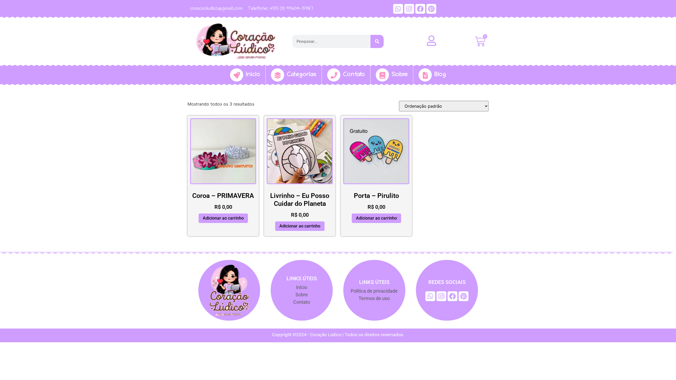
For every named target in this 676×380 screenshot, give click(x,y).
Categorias (301, 75)
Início (253, 75)
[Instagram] (409, 9)
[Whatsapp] (398, 9)
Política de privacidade (374, 291)
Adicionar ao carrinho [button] (223, 218)
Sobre (400, 75)
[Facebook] (420, 9)
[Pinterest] (431, 9)
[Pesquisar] (377, 41)
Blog (440, 75)
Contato (354, 75)
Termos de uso (374, 298)
